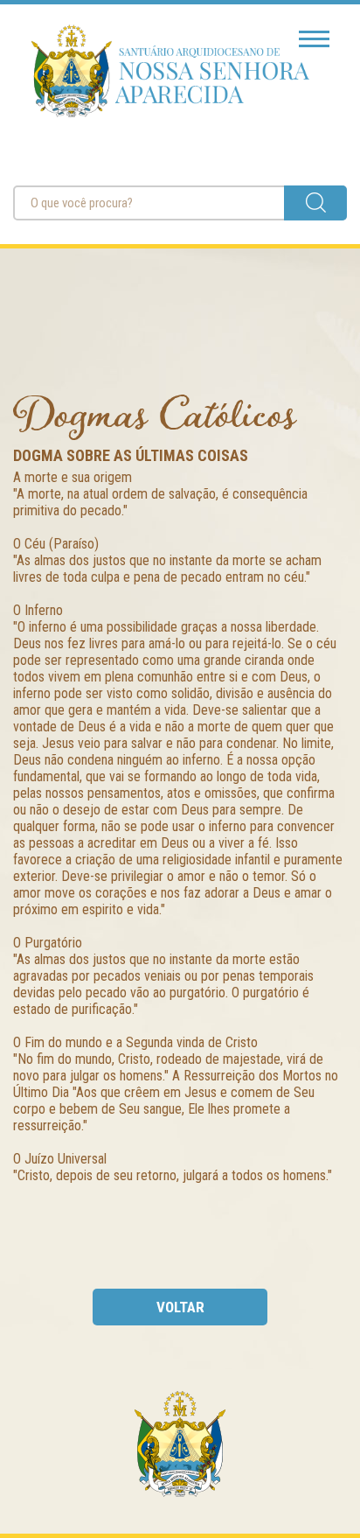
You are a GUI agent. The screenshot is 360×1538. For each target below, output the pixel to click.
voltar (180, 1307)
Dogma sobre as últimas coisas (130, 455)
